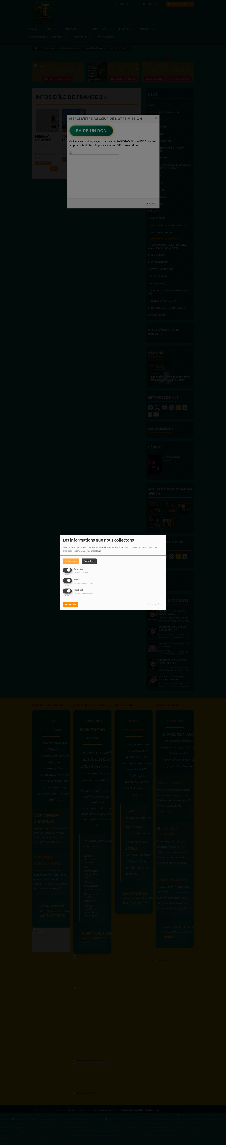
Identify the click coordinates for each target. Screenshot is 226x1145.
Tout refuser (89, 561)
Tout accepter (71, 561)
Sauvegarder (70, 604)
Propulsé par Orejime (156, 604)
